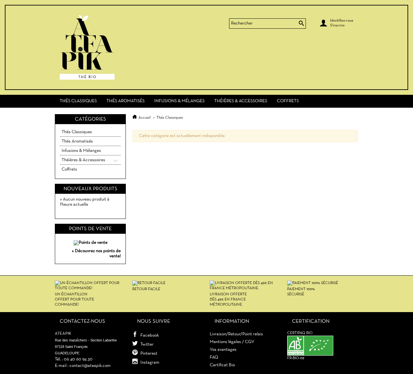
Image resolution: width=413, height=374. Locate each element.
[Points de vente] (90, 241)
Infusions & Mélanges (179, 101)
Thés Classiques (78, 101)
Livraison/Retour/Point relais (236, 334)
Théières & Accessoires (240, 101)
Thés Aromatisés (125, 101)
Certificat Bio (222, 365)
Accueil (144, 117)
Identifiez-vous (341, 20)
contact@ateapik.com (90, 366)
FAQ (214, 357)
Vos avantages (223, 350)
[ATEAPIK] (103, 47)
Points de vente (90, 229)
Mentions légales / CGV (232, 342)
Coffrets (288, 101)
